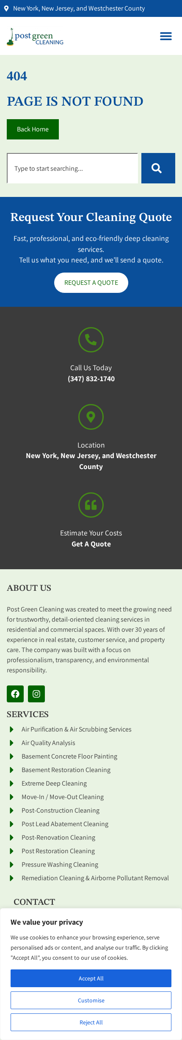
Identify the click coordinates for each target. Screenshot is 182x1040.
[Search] (158, 168)
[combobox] (72, 168)
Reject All (91, 1022)
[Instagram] (36, 693)
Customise (91, 1000)
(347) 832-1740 (91, 378)
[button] (165, 36)
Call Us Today (91, 367)
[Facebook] (15, 693)
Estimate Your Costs (91, 533)
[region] (91, 974)
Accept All (91, 978)
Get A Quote (91, 544)
